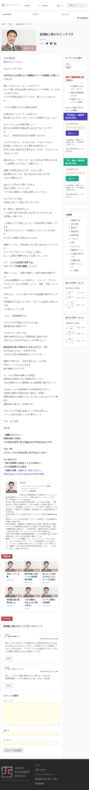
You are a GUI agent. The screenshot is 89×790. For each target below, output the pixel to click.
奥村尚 (10, 24)
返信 (9, 658)
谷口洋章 (74, 224)
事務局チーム (76, 250)
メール (7, 740)
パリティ (74, 239)
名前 (6, 731)
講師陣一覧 (75, 220)
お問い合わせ (40, 770)
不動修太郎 (75, 260)
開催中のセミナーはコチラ (77, 5)
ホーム (38, 765)
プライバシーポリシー (44, 774)
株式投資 (27, 5)
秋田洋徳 (74, 235)
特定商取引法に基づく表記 (46, 779)
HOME (3, 24)
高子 (73, 243)
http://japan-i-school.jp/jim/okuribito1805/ (24, 474)
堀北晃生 (74, 231)
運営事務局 (39, 784)
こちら (69, 151)
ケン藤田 (74, 271)
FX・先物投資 (43, 5)
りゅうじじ (75, 246)
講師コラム (60, 5)
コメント (8, 701)
